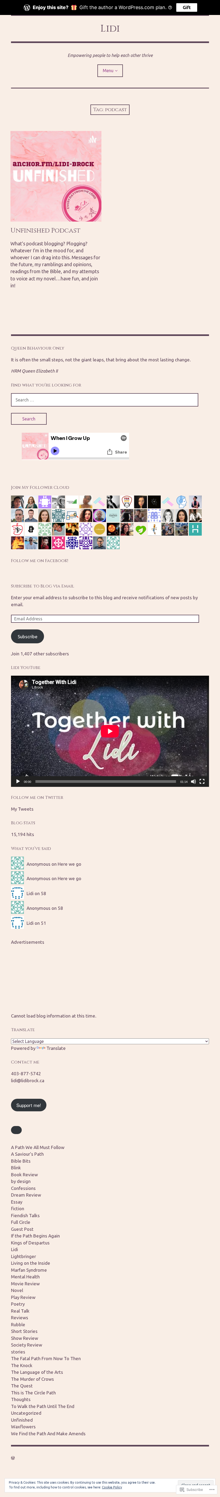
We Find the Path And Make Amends (48, 1433)
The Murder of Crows (32, 1379)
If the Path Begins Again (35, 1235)
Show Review (24, 1338)
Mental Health (25, 1276)
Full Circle (20, 1222)
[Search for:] (104, 399)
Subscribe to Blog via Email (42, 586)
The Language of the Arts (37, 1372)
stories (18, 1351)
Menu (108, 70)
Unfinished (22, 1419)
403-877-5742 (26, 1073)
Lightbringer (23, 1256)
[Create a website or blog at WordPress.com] (13, 1458)
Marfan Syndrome (29, 1269)
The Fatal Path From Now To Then (46, 1358)
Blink (16, 1167)
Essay (16, 1201)
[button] (16, 1130)
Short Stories (24, 1331)
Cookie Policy (112, 1487)
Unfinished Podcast (45, 230)
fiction (17, 1208)
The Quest (22, 1385)
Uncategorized (26, 1412)
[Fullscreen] (202, 781)
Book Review (24, 1174)
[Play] (18, 781)
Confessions (23, 1188)
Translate (56, 1048)
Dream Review (26, 1194)
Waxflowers (23, 1426)
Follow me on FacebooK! (39, 561)
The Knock (21, 1365)
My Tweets (22, 808)
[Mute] (193, 781)
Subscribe (28, 636)
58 (43, 893)
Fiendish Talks (25, 1215)
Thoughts (21, 1399)
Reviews (19, 1317)
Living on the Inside (30, 1263)
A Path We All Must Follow (37, 1147)
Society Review (26, 1344)
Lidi (110, 28)
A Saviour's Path (27, 1153)
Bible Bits (21, 1160)
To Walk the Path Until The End (42, 1406)
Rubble (18, 1324)
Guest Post (22, 1229)
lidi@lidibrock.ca (27, 1080)
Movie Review (25, 1283)
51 (43, 923)
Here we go (69, 864)
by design (21, 1181)
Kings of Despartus (30, 1242)
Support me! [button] (28, 1105)
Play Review (23, 1297)
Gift (187, 7)
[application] (110, 731)
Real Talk (20, 1310)
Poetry (18, 1303)
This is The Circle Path (33, 1392)
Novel (17, 1290)
